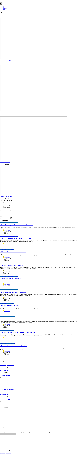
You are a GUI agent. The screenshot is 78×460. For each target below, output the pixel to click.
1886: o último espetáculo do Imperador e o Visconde (15, 238)
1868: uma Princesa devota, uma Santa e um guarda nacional (17, 332)
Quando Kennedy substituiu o (6, 60)
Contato (4, 9)
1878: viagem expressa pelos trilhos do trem (13, 292)
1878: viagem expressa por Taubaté (10, 278)
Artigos (4, 7)
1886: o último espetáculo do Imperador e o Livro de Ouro (16, 225)
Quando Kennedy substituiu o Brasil (7, 365)
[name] (0, 1)
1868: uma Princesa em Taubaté (9, 305)
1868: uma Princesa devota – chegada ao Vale (13, 346)
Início (3, 6)
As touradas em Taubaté (5, 162)
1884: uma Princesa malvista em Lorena (11, 265)
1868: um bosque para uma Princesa (10, 319)
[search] (10, 210)
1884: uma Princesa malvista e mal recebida (13, 252)
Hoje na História (5, 8)
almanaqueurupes (7, 230)
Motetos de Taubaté (4, 113)
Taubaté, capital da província (6, 196)
